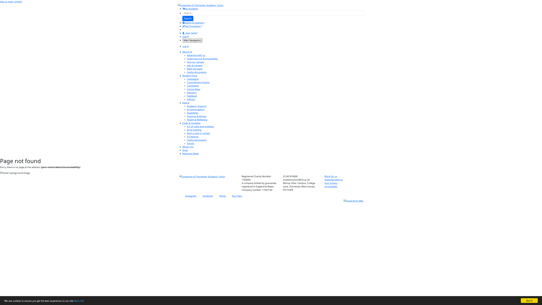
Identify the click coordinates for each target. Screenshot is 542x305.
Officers (191, 99)
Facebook (208, 196)
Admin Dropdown (194, 22)
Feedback (192, 96)
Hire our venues (195, 62)
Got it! (529, 300)
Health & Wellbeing (197, 119)
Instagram (191, 196)
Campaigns (193, 79)
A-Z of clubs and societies (200, 126)
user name (191, 33)
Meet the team (195, 68)
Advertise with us (196, 55)
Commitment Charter (198, 82)
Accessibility (330, 186)
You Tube (237, 196)
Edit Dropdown (193, 26)
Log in (185, 36)
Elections (191, 92)
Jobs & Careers (195, 65)
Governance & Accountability (202, 58)
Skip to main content (11, 1)
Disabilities (192, 113)
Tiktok (222, 196)
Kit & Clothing (194, 129)
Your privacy (331, 183)
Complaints (193, 85)
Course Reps (193, 89)
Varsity (190, 143)
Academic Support (196, 106)
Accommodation (196, 109)
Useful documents (196, 72)
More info (79, 300)
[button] (271, 201)
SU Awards (192, 136)
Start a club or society (198, 133)
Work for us (330, 176)
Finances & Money (196, 116)
